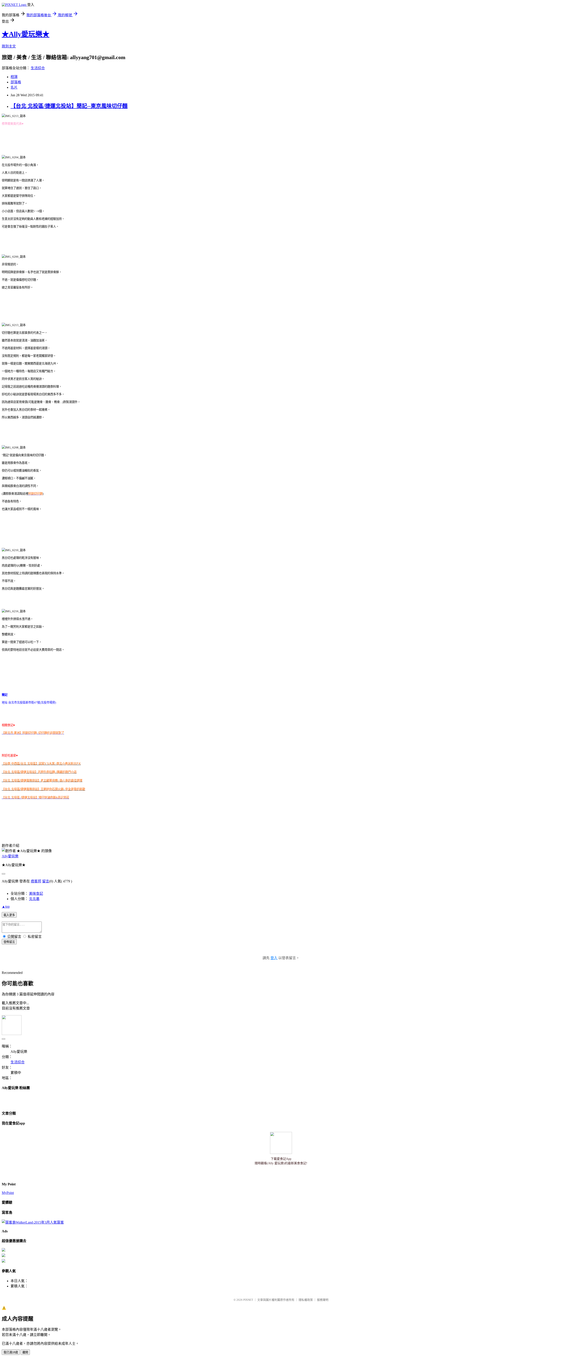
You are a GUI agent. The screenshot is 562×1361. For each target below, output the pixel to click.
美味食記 (36, 893)
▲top (6, 906)
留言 (45, 881)
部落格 (16, 82)
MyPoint (8, 1193)
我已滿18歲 (11, 1352)
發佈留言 (9, 942)
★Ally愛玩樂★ (25, 34)
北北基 (34, 899)
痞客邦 (36, 881)
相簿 (14, 77)
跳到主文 (9, 46)
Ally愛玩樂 (10, 856)
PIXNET (248, 1299)
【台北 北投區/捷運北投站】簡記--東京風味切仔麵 (69, 106)
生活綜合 (38, 68)
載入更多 (9, 915)
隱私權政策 (306, 1299)
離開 (25, 1352)
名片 (14, 87)
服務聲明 (322, 1299)
